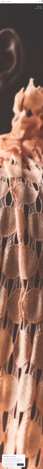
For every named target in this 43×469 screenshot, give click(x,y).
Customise (6, 464)
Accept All (20, 464)
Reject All (13, 464)
